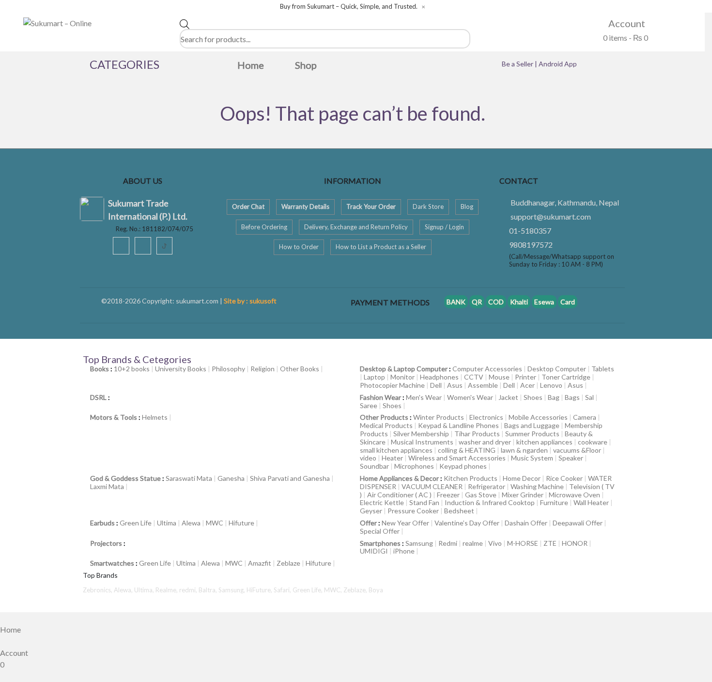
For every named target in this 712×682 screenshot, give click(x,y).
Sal (589, 397)
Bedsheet (459, 511)
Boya (376, 590)
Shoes (533, 397)
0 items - (625, 37)
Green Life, (308, 590)
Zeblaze (288, 563)
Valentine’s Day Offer (466, 523)
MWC (214, 523)
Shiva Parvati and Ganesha (290, 478)
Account (625, 23)
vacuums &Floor (577, 450)
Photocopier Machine (392, 385)
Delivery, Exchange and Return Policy (356, 227)
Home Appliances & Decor (399, 478)
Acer (527, 385)
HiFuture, (260, 590)
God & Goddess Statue (125, 478)
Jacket (508, 397)
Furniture (554, 502)
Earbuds (102, 523)
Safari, (283, 590)
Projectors (106, 543)
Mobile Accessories (538, 417)
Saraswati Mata (189, 478)
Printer (525, 377)
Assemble (483, 385)
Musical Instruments (422, 442)
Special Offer (380, 531)
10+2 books (132, 369)
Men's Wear (424, 397)
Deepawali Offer (578, 523)
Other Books (299, 369)
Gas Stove (480, 495)
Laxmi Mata (107, 486)
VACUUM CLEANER (432, 486)
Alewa (191, 523)
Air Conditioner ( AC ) (399, 495)
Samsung (419, 543)
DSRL (98, 397)
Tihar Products (477, 433)
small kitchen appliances (396, 450)
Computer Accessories (487, 369)
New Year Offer (405, 523)
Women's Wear (470, 397)
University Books (180, 369)
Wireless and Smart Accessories (457, 458)
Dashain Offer (526, 523)
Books (99, 369)
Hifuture (241, 523)
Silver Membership (421, 433)
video (368, 458)
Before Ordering (264, 227)
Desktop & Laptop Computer (404, 369)
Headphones (439, 377)
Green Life (136, 523)
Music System (532, 458)
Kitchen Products (470, 478)
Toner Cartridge (566, 377)
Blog (467, 206)
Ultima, (144, 590)
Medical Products (386, 425)
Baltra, (208, 590)
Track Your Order (371, 206)
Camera (584, 417)
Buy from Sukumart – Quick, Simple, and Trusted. (349, 6)
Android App (558, 64)
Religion (262, 369)
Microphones (414, 466)
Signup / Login (444, 227)
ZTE (550, 543)
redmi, (189, 590)
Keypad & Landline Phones (458, 425)
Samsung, (232, 590)
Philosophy (228, 369)
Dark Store (428, 206)
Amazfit (259, 563)
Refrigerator (486, 486)
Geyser (371, 511)
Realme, (167, 590)
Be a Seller (518, 64)
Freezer (448, 495)
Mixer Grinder (522, 495)
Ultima (166, 523)
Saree (368, 405)
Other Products (384, 417)
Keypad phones (463, 466)
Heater (392, 458)
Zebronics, (97, 590)
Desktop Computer (556, 369)
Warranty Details (305, 206)
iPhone (404, 551)
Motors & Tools (113, 417)
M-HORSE (522, 543)
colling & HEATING (466, 450)
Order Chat (248, 206)
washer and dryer (485, 442)
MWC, (333, 590)
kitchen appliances (544, 442)
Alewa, (124, 590)
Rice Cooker (564, 478)
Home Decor (522, 478)
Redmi (447, 543)
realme (473, 543)
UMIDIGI (374, 551)
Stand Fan (424, 502)
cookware (592, 442)
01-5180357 (530, 230)
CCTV (473, 377)
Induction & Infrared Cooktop (490, 502)
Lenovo (551, 385)
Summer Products (532, 433)
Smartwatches (112, 563)
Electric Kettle (382, 502)
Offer (368, 523)
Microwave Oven (574, 495)
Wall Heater (591, 502)
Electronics (486, 417)
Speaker (570, 458)
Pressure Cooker (413, 511)
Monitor (402, 377)
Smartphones (380, 543)
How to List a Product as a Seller (381, 247)
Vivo (495, 543)
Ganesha (231, 478)
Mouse (499, 377)
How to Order (299, 247)
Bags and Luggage (531, 425)
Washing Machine (537, 486)
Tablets (602, 369)
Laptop (374, 377)
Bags (572, 397)
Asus (455, 385)
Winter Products (438, 417)
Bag (553, 397)
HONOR (575, 543)
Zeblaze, (356, 590)
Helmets (155, 417)
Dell (436, 385)
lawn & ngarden (524, 450)
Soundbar (374, 466)
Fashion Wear (380, 397)
